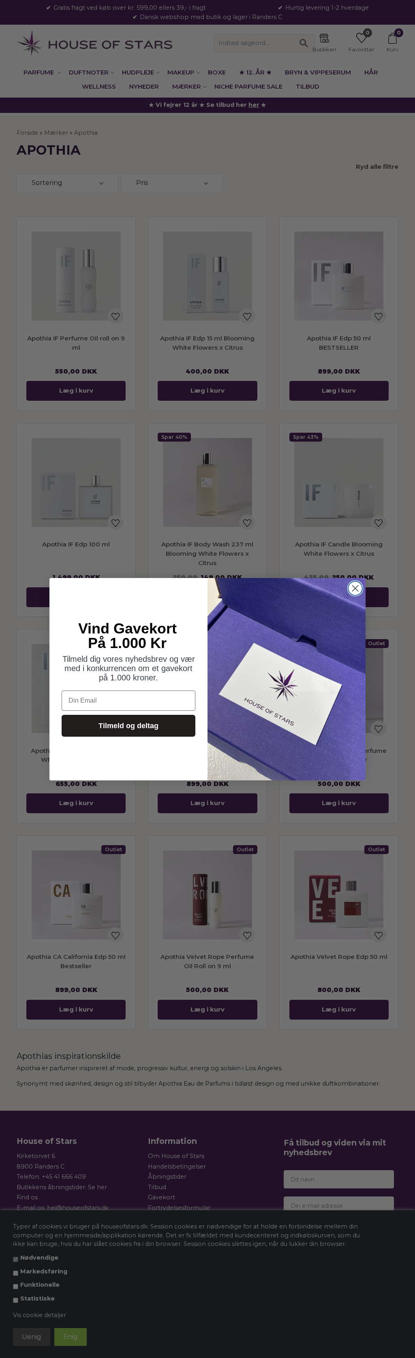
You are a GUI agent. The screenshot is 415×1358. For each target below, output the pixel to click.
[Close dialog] (355, 588)
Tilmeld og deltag (128, 726)
